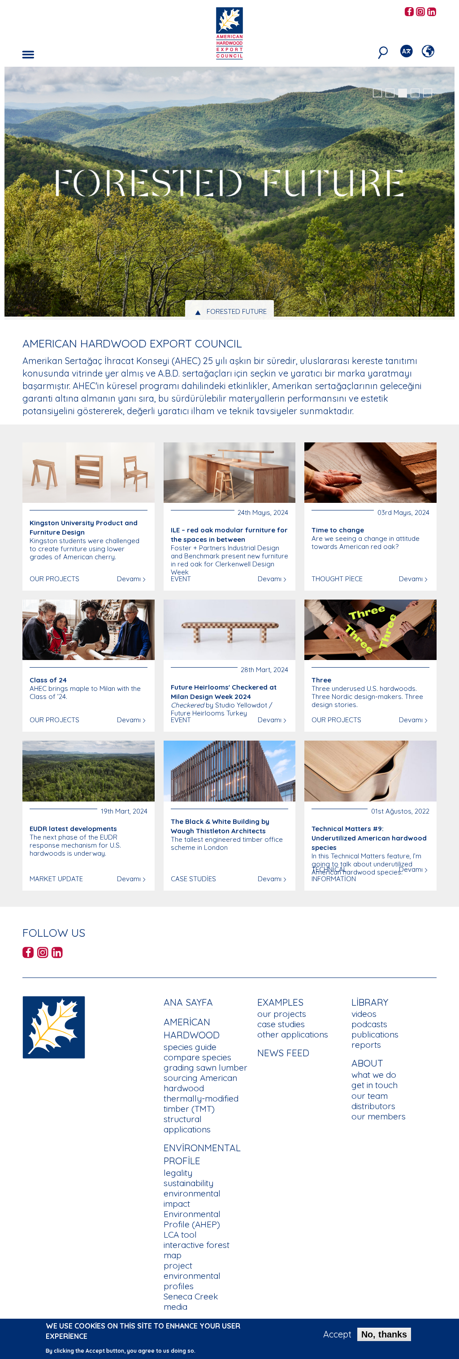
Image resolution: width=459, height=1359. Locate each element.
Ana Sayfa (188, 1002)
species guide (190, 1047)
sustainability (188, 1183)
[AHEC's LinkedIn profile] (431, 12)
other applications (292, 1034)
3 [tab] (402, 93)
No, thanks (384, 1334)
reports (366, 1044)
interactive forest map (197, 1249)
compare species (197, 1057)
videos (364, 1013)
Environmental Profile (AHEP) (192, 1219)
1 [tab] (377, 93)
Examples (280, 1002)
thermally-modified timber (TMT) (201, 1103)
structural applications (187, 1124)
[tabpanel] (229, 194)
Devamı (129, 578)
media (175, 1306)
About (367, 1063)
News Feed (283, 1053)
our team (369, 1095)
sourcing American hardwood (200, 1082)
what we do (373, 1074)
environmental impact (192, 1198)
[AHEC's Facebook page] (409, 12)
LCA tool (180, 1234)
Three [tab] (237, 311)
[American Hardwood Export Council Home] (229, 32)
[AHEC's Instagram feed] (420, 12)
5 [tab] (428, 93)
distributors (373, 1106)
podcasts (369, 1024)
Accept (337, 1334)
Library (369, 1002)
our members (378, 1116)
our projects (281, 1013)
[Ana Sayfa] (53, 1026)
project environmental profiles (192, 1275)
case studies (281, 1024)
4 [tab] (415, 93)
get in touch (374, 1085)
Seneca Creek (191, 1296)
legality (178, 1172)
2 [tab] (390, 93)
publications (374, 1034)
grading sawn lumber (205, 1067)
